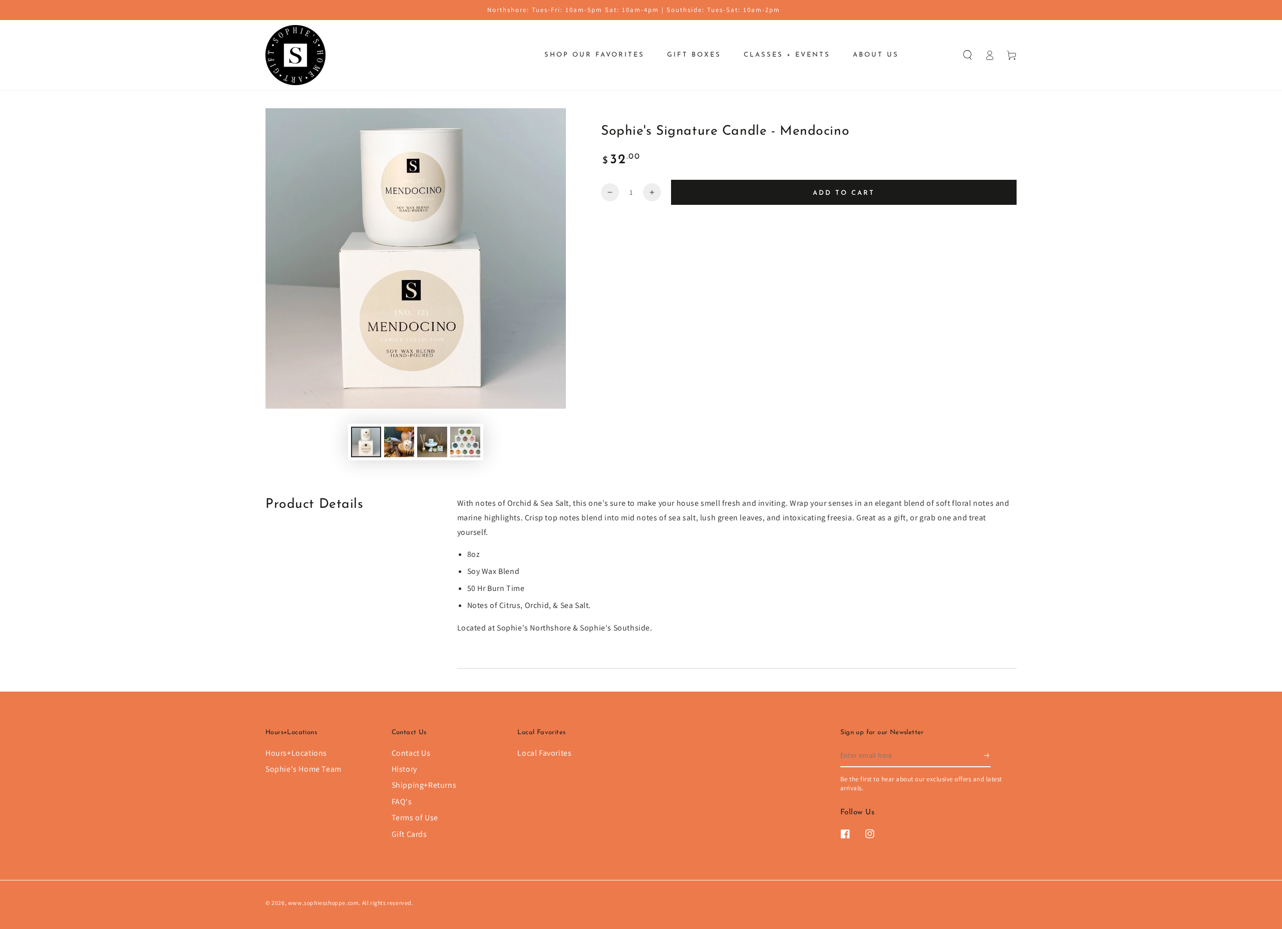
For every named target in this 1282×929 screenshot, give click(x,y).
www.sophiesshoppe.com (323, 902)
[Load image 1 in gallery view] (366, 442)
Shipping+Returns (424, 785)
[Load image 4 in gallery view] (465, 442)
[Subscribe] (987, 756)
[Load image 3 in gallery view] (432, 442)
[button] (967, 55)
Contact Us (411, 753)
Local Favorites (544, 753)
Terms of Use (415, 817)
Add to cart (844, 193)
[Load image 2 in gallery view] (399, 442)
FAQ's (402, 801)
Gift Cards (409, 834)
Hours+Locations (296, 753)
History (404, 769)
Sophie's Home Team (303, 769)
